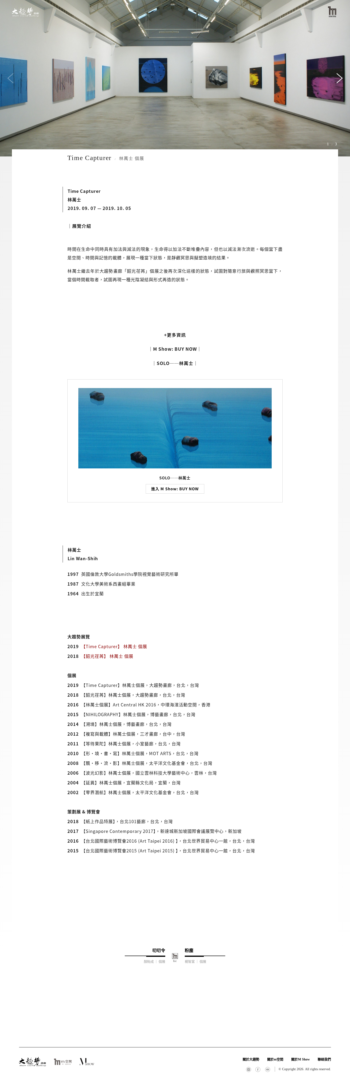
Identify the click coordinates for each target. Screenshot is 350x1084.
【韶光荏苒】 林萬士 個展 (107, 656)
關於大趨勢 (251, 1059)
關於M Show (300, 1059)
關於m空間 (275, 1059)
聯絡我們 (324, 1059)
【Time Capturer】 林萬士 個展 (114, 646)
